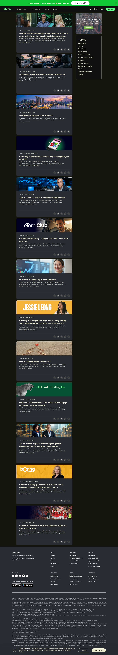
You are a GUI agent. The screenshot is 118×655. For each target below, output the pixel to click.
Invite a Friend (92, 576)
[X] (61, 49)
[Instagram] (20, 576)
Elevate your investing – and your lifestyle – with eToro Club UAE (43, 240)
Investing (81, 60)
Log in (101, 9)
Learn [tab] (45, 9)
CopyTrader (82, 43)
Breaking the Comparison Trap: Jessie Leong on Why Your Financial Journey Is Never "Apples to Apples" (42, 322)
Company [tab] (56, 9)
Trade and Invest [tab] (21, 9)
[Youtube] (23, 576)
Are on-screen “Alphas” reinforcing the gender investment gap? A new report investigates (40, 445)
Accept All (98, 650)
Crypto (80, 46)
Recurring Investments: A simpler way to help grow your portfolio (44, 158)
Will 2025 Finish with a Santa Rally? (34, 362)
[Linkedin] (27, 576)
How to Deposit (93, 558)
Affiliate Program (93, 579)
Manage (84, 650)
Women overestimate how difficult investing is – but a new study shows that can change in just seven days (43, 34)
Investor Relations (55, 579)
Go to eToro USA (80, 3)
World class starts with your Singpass (36, 115)
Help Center (91, 555)
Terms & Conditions (75, 581)
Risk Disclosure (92, 563)
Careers (52, 581)
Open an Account (93, 561)
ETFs (51, 561)
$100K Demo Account (76, 558)
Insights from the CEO (85, 57)
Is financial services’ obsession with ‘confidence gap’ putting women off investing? (43, 404)
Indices (52, 566)
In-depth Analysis (84, 54)
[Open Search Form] (90, 9)
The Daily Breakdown (85, 72)
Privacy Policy (74, 579)
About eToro (54, 576)
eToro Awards (54, 584)
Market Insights (83, 63)
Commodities (54, 563)
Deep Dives (82, 49)
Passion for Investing (85, 66)
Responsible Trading (94, 566)
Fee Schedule (73, 563)
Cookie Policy (73, 584)
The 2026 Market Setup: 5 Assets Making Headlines (42, 198)
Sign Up (110, 9)
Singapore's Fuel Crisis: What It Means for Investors (42, 74)
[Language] (95, 9)
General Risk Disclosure (18, 632)
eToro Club (91, 581)
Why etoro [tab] (35, 9)
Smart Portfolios (74, 561)
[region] (59, 650)
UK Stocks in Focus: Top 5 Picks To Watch (37, 280)
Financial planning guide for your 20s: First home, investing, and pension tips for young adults (41, 486)
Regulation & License (76, 576)
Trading (80, 74)
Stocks (80, 69)
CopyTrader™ (73, 555)
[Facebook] (13, 576)
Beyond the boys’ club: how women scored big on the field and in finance (43, 527)
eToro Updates (82, 52)
